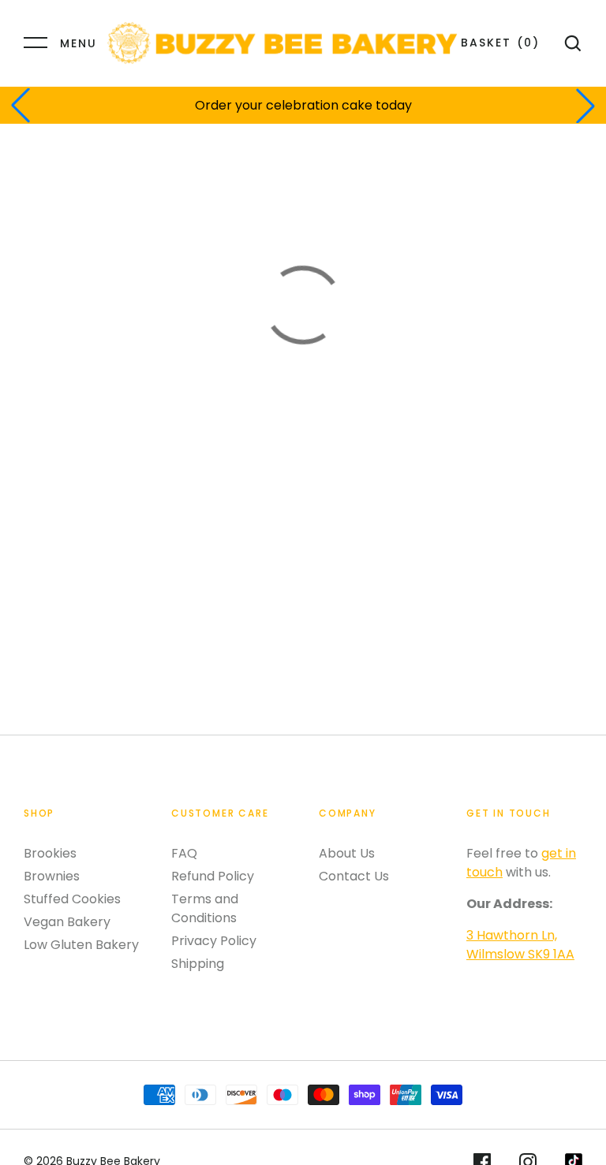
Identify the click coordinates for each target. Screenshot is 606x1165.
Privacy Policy (213, 941)
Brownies (52, 876)
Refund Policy (212, 876)
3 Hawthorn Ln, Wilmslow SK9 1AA (520, 944)
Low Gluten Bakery (81, 945)
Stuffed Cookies (72, 899)
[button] (20, 105)
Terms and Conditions (204, 908)
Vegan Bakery (67, 922)
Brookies (50, 853)
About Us (347, 853)
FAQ (184, 853)
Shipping (197, 964)
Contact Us (354, 876)
